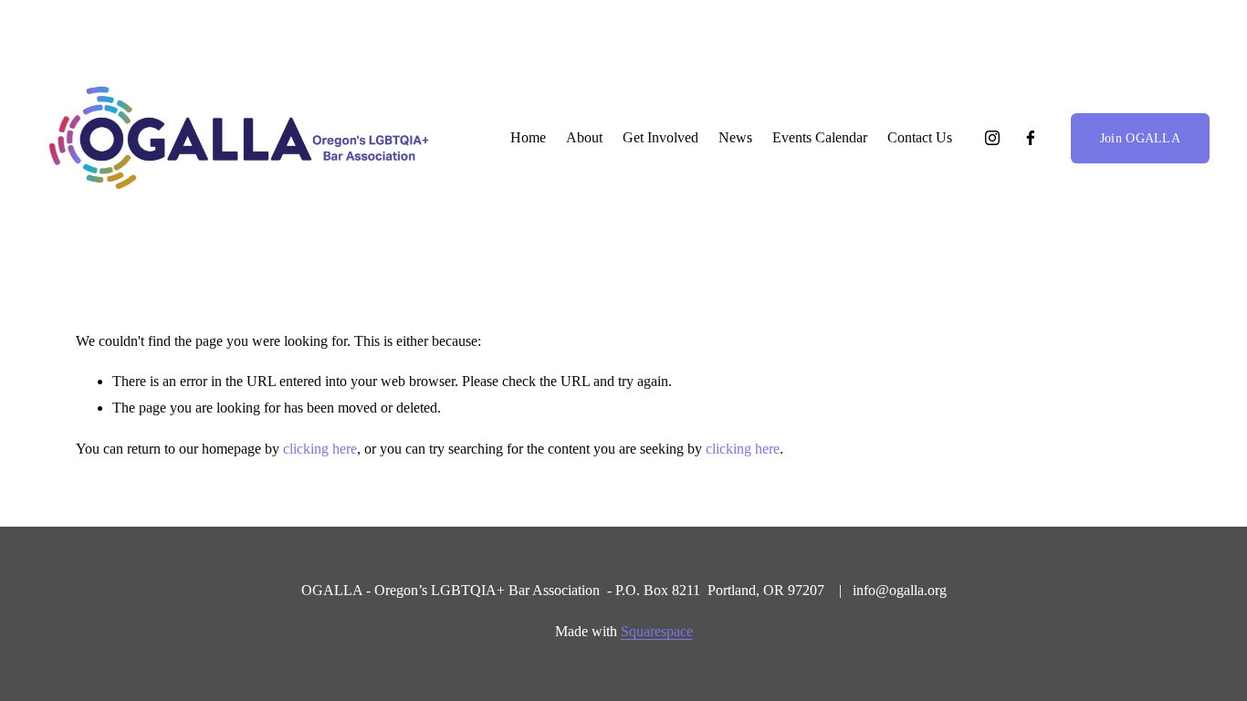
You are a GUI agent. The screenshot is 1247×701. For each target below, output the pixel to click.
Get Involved (660, 137)
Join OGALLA (1140, 138)
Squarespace (657, 631)
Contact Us (919, 137)
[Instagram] (992, 138)
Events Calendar (819, 137)
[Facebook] (1031, 138)
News (735, 137)
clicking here (320, 448)
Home (528, 137)
